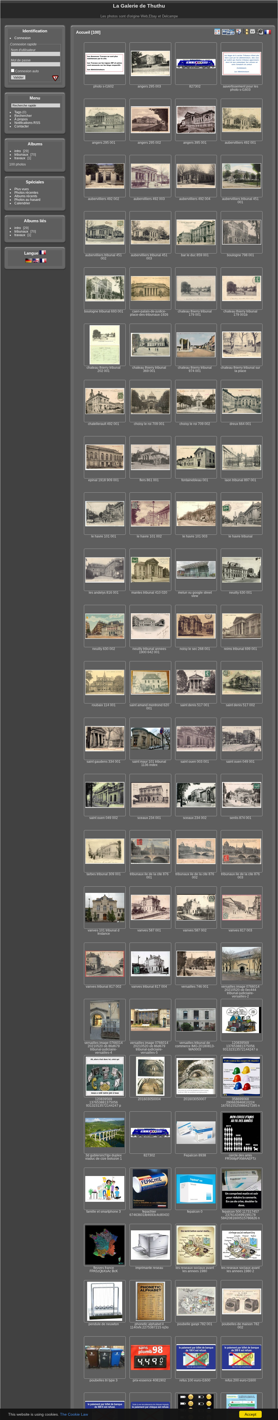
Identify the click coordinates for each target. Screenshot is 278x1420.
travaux (19, 158)
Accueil (83, 32)
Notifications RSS (27, 122)
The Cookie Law (74, 1414)
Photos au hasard (27, 199)
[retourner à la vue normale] (246, 32)
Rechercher (23, 115)
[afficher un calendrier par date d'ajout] (253, 32)
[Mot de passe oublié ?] (55, 78)
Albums (35, 144)
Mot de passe (21, 60)
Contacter (21, 126)
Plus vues (21, 189)
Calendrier (22, 203)
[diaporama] (239, 32)
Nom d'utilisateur (23, 50)
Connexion (22, 38)
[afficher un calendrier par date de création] (260, 32)
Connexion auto (26, 71)
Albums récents (25, 196)
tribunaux (21, 154)
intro (17, 151)
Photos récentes (26, 192)
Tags (17, 112)
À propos (21, 119)
